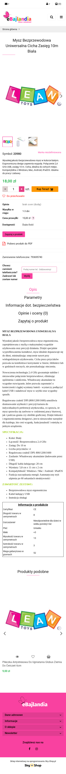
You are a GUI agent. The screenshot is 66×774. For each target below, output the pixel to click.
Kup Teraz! (43, 189)
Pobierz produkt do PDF (19, 243)
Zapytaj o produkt (14, 234)
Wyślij (27, 276)
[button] (58, 4)
